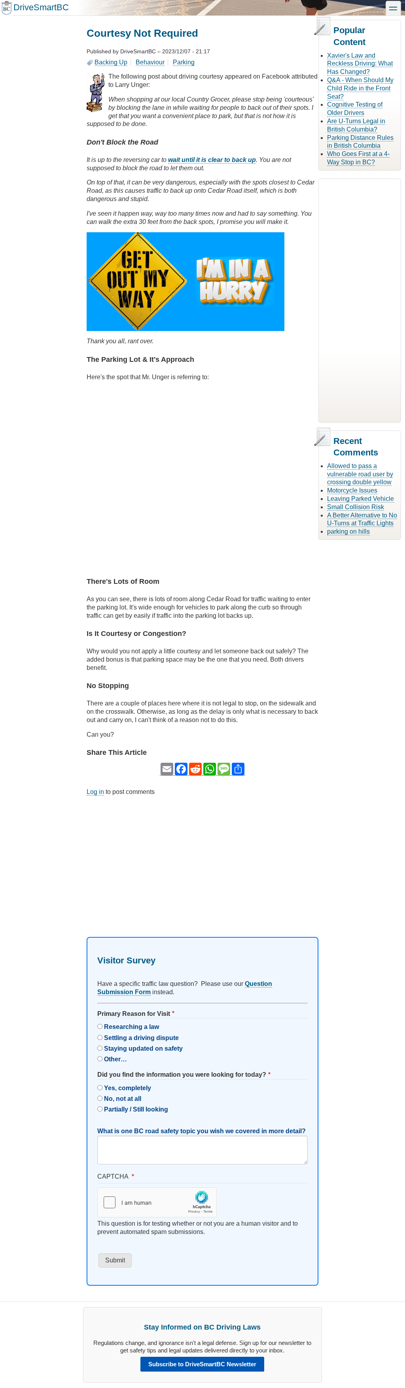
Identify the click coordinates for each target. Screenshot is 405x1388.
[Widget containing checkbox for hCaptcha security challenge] (157, 1202)
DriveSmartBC (41, 7)
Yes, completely (127, 1088)
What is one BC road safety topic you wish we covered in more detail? (201, 1131)
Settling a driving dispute (141, 1037)
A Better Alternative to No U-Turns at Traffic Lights (362, 519)
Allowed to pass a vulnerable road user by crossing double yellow (360, 474)
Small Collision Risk (355, 507)
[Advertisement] (202, 859)
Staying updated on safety (143, 1048)
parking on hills (348, 531)
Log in (95, 791)
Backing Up (111, 62)
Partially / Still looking (136, 1109)
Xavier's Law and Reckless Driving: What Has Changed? (360, 63)
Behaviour (150, 62)
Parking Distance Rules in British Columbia (360, 141)
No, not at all (122, 1098)
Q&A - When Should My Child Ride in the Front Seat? (360, 88)
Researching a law (131, 1026)
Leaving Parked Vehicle (360, 498)
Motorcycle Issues (352, 490)
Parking (184, 62)
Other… (115, 1059)
